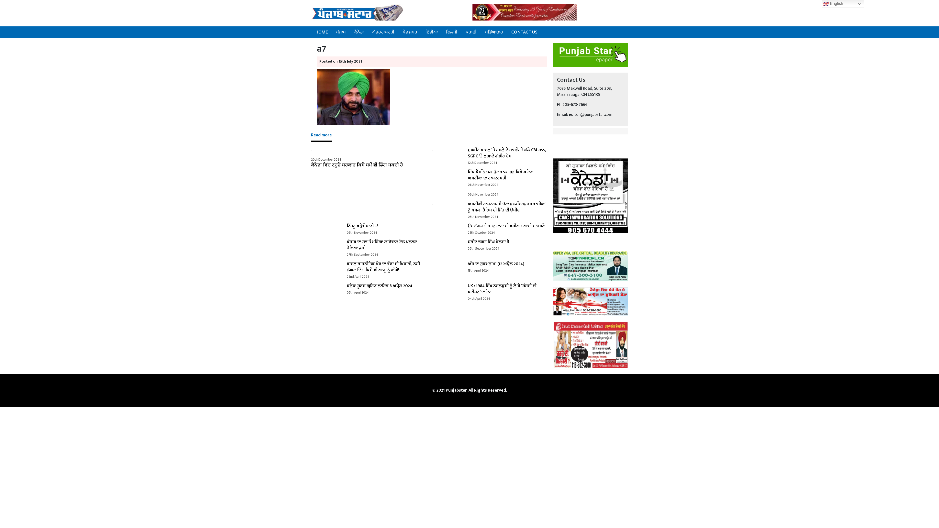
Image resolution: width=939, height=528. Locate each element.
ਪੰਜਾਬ (341, 32)
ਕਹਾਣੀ (471, 32)
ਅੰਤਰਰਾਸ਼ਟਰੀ (383, 32)
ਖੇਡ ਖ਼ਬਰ (410, 32)
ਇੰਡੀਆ (431, 32)
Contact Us (524, 32)
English (836, 3)
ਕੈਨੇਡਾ (359, 32)
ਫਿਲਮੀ (451, 32)
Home (321, 32)
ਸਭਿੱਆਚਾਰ (494, 32)
